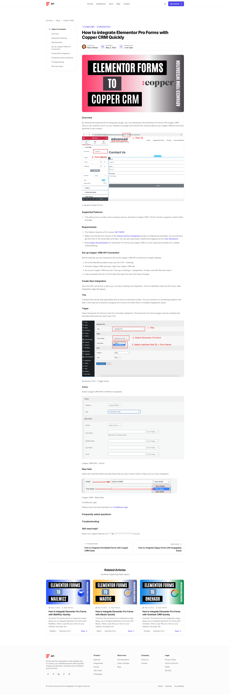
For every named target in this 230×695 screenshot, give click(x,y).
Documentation (123, 660)
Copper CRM (68, 20)
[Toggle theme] (165, 4)
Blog (118, 4)
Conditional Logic (120, 507)
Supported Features (59, 38)
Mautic (99, 631)
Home (50, 20)
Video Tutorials (123, 663)
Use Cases (98, 670)
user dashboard (171, 239)
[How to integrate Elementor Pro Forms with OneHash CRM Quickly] (162, 592)
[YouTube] (69, 674)
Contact (127, 4)
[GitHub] (64, 674)
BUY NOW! (119, 232)
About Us (145, 660)
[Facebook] (53, 674)
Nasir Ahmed (92, 48)
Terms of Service (171, 663)
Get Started (174, 4)
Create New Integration (60, 53)
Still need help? (57, 66)
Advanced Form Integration (129, 236)
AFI (52, 4)
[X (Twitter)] (48, 674)
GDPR (167, 667)
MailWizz (53, 631)
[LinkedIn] (59, 674)
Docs (111, 4)
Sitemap (168, 686)
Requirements (56, 42)
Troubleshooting (57, 62)
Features (97, 660)
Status (160, 686)
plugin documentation (99, 243)
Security (168, 670)
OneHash (147, 631)
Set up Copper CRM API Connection (60, 48)
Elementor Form (104, 27)
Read (83, 631)
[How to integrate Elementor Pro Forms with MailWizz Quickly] (68, 592)
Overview (55, 34)
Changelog (98, 674)
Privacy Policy (170, 660)
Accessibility (179, 686)
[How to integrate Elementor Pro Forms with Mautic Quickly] (115, 592)
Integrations (101, 4)
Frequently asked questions (62, 58)
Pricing (90, 4)
